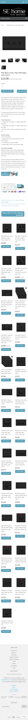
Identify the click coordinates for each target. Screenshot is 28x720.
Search (14, 663)
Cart (25, 2)
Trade (14, 661)
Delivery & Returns (14, 659)
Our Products (14, 666)
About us (14, 652)
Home (2, 25)
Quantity (3, 83)
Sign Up (24, 706)
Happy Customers (14, 657)
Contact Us (14, 650)
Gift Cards (14, 655)
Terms (14, 668)
